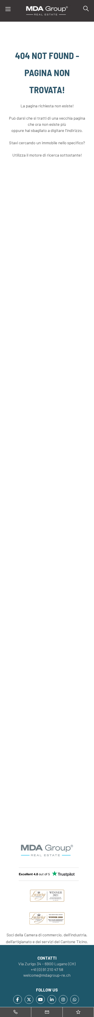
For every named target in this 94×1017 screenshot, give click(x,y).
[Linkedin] (51, 999)
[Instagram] (63, 999)
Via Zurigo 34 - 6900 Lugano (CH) (47, 963)
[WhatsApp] (74, 999)
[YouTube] (40, 999)
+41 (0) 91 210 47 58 (47, 969)
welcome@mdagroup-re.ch (46, 975)
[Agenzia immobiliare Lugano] (47, 10)
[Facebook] (17, 999)
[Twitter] (29, 999)
